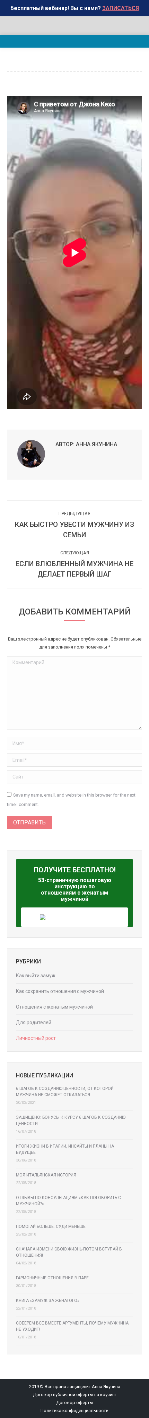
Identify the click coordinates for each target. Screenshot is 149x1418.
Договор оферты (74, 1402)
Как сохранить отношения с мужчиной (60, 991)
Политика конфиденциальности (74, 1410)
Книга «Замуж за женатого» (47, 1300)
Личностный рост (36, 1038)
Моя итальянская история (46, 1175)
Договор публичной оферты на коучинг (74, 1394)
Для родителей (33, 1022)
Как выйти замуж (35, 975)
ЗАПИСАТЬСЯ (120, 8)
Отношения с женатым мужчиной (54, 1007)
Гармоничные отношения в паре (52, 1278)
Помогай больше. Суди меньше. (51, 1226)
